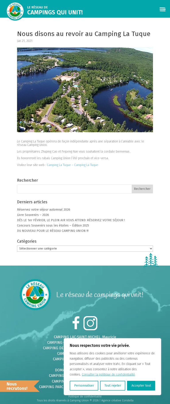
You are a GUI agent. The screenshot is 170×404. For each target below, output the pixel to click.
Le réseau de (55, 11)
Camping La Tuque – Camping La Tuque (72, 165)
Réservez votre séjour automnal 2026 (43, 209)
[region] (112, 366)
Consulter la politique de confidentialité (108, 374)
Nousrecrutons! (17, 386)
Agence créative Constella (117, 400)
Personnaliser (84, 385)
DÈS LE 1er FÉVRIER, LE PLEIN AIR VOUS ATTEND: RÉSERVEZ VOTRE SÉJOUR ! (71, 220)
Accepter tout (141, 385)
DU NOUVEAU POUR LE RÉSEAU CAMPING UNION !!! (53, 231)
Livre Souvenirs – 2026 (33, 215)
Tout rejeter (112, 385)
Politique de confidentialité (85, 396)
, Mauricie (85, 337)
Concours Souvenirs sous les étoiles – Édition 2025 (53, 225)
